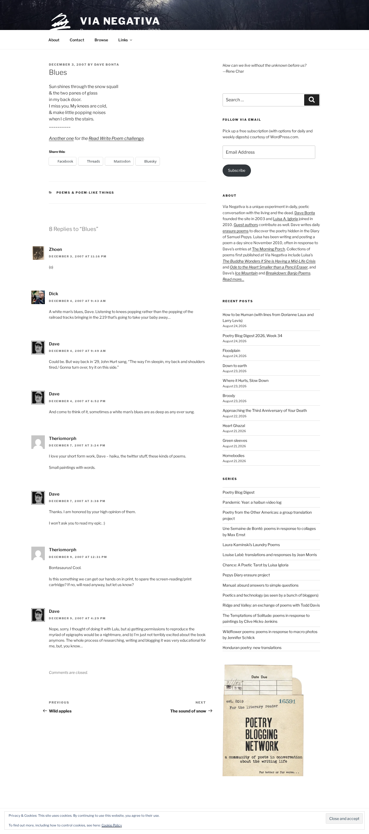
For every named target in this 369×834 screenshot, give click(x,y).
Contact (77, 40)
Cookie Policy (112, 825)
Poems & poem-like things (85, 192)
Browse (101, 40)
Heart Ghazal (234, 425)
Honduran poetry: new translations (252, 647)
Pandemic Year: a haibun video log (252, 502)
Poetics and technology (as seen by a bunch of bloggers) (270, 595)
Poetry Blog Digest (238, 492)
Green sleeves (235, 440)
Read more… (233, 279)
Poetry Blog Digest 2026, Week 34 (252, 335)
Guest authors (246, 224)
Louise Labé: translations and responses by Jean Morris (270, 554)
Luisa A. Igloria (285, 218)
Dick (53, 293)
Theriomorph (62, 438)
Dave (54, 344)
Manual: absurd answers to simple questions (260, 585)
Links (123, 40)
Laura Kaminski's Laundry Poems (251, 544)
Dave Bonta (106, 64)
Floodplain (231, 350)
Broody (229, 395)
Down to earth (235, 365)
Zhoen (55, 249)
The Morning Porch (268, 249)
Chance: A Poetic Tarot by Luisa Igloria (256, 565)
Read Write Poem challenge (116, 138)
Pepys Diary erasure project (246, 575)
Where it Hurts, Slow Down (246, 380)
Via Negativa (120, 21)
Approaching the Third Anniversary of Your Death (265, 410)
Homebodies (233, 455)
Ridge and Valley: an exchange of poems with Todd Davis (271, 605)
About (53, 40)
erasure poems (236, 230)
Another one (61, 138)
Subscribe (236, 170)
